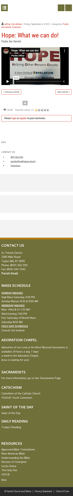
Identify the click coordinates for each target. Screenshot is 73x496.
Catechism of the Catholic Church (20, 393)
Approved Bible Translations (18, 449)
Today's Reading (11, 427)
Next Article (62, 92)
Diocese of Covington (14, 461)
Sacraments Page (50, 378)
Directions (15, 165)
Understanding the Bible (15, 457)
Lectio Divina (8, 466)
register (23, 118)
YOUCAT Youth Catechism (16, 397)
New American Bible (13, 453)
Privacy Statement (43, 491)
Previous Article (12, 92)
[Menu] (4, 7)
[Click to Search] (61, 7)
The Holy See (9, 470)
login (14, 118)
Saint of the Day (10, 413)
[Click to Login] (68, 7)
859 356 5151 (17, 157)
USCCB (5, 474)
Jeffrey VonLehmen (13, 24)
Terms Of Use (62, 491)
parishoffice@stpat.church (23, 161)
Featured (16, 27)
